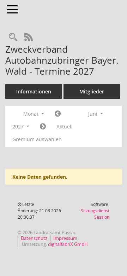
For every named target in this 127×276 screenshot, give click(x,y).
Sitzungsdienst (95, 214)
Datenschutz (34, 238)
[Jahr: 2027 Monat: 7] (43, 126)
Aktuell (64, 126)
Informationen (33, 91)
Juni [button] (93, 113)
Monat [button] (31, 113)
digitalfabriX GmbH (68, 244)
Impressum (65, 238)
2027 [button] (18, 126)
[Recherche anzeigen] (13, 37)
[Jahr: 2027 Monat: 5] (57, 114)
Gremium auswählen (37, 139)
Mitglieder (91, 91)
